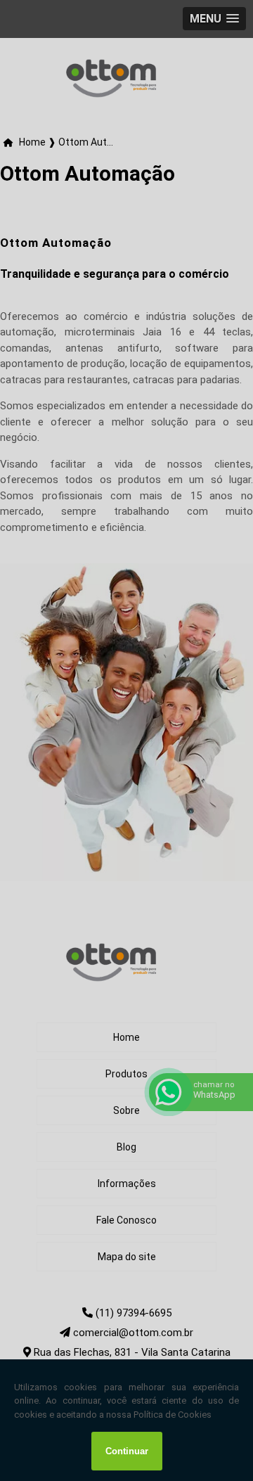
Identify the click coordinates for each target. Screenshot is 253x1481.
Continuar (126, 1451)
